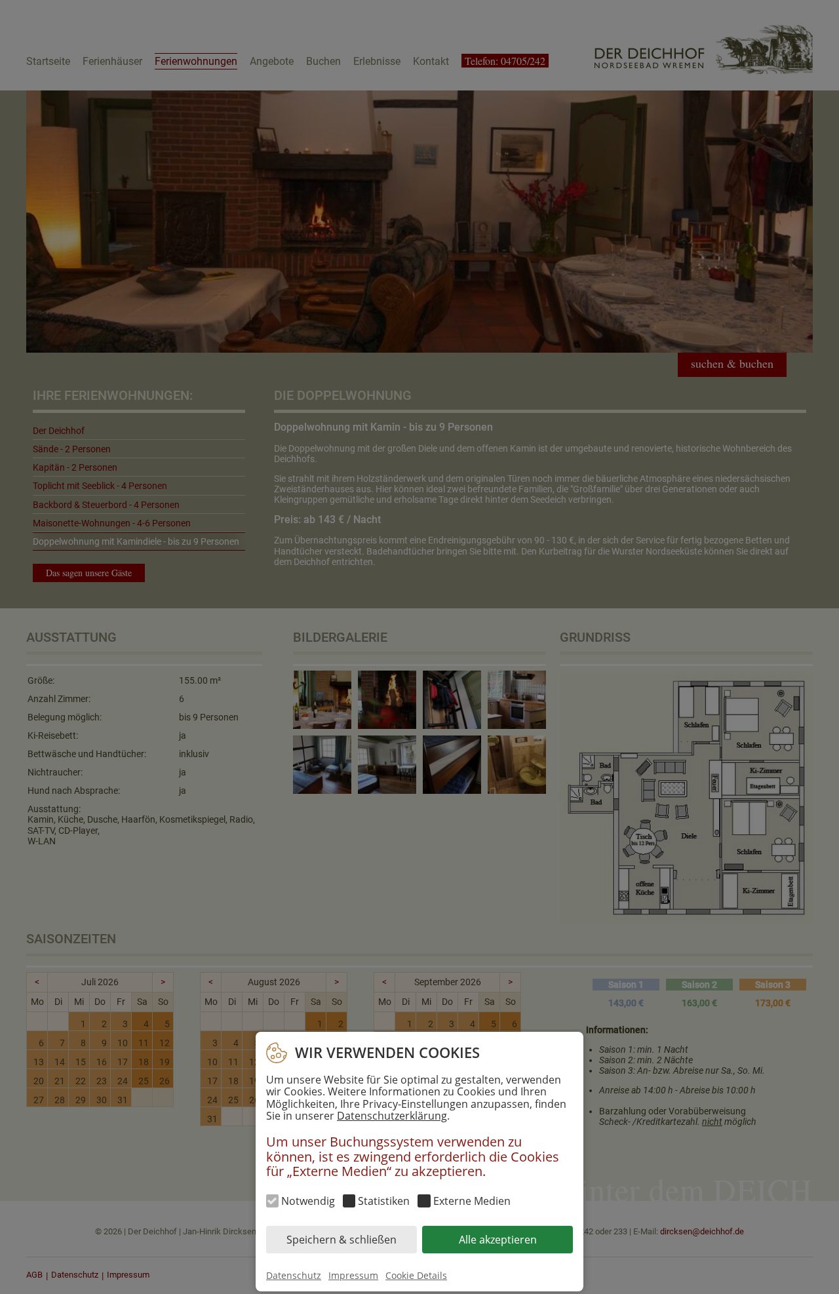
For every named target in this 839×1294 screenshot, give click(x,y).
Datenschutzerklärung (392, 1115)
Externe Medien (471, 1200)
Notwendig (308, 1200)
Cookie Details (416, 1275)
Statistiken (384, 1200)
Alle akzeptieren (498, 1239)
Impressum (353, 1275)
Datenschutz (293, 1275)
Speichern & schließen (341, 1239)
